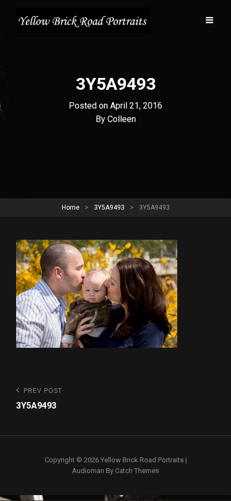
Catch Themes (137, 471)
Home (71, 207)
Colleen (121, 119)
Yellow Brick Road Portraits (142, 460)
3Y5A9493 (109, 207)
